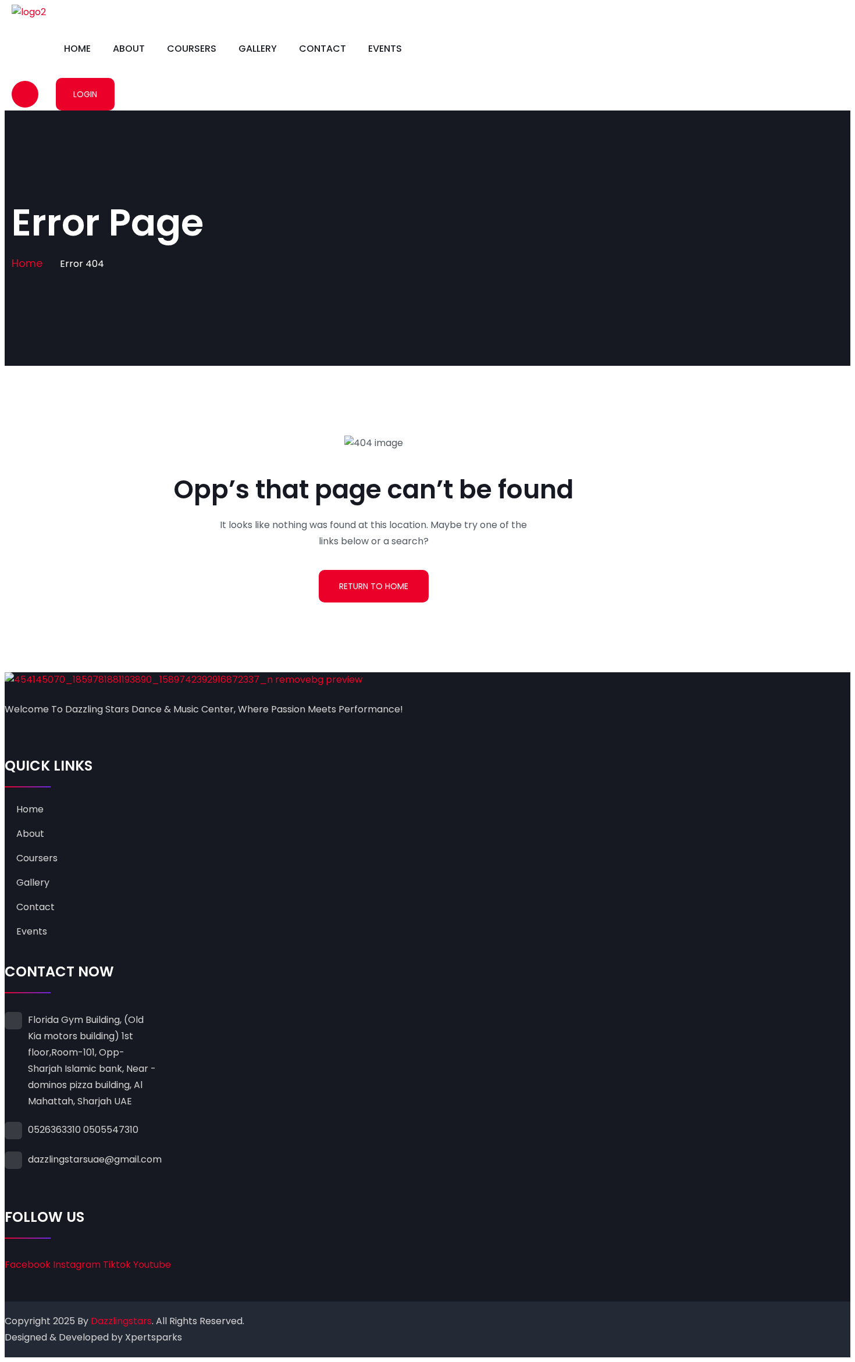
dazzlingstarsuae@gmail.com (95, 1159)
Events (385, 48)
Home (77, 48)
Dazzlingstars (121, 1321)
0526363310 (54, 1129)
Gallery (257, 48)
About (129, 48)
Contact (322, 48)
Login (85, 94)
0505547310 (110, 1129)
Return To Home (373, 586)
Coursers (191, 48)
